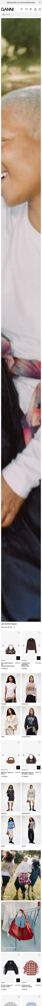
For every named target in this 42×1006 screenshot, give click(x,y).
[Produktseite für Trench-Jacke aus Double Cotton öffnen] (10, 968)
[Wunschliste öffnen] (26, 9)
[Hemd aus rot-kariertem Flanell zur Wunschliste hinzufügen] (39, 955)
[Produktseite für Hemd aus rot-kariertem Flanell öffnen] (31, 968)
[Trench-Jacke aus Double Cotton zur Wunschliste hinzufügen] (18, 955)
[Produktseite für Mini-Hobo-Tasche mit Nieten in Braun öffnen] (31, 755)
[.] (21, 2)
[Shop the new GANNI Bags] (21, 927)
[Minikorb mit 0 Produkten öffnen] (35, 9)
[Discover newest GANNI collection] (21, 875)
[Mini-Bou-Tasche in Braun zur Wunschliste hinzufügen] (18, 742)
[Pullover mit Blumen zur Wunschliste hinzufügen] (39, 997)
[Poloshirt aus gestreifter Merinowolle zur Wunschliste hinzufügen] (39, 633)
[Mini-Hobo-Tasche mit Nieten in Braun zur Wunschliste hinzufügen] (39, 742)
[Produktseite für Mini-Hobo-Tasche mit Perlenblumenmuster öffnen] (10, 646)
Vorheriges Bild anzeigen (3, 646)
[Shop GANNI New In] (21, 626)
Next (39, 651)
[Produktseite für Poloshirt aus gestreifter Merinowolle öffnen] (31, 646)
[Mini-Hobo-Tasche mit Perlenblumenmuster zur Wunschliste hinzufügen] (18, 633)
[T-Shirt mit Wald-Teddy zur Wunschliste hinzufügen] (18, 997)
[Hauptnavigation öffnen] (39, 9)
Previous (3, 651)
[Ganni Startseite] (7, 9)
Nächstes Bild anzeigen (18, 646)
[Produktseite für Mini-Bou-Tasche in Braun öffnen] (10, 755)
